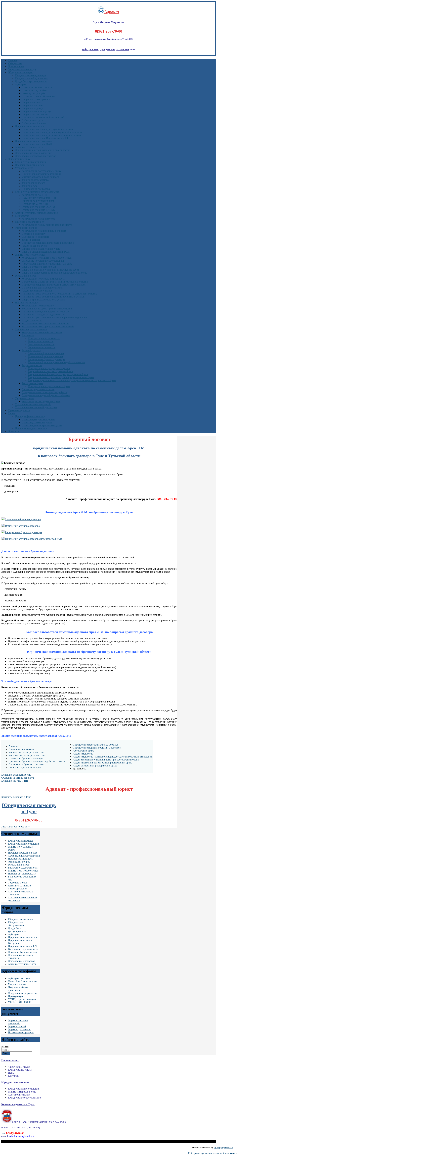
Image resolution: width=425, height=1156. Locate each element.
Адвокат (111, 12)
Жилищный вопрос (26, 227)
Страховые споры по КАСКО (38, 209)
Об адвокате (15, 63)
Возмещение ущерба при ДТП (39, 197)
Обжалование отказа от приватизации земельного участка (55, 281)
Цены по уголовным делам (37, 422)
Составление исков (19, 1094)
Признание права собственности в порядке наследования (54, 317)
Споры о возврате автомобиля (39, 266)
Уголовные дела (24, 168)
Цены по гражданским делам (38, 419)
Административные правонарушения (36, 212)
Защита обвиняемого (33, 182)
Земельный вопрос (25, 275)
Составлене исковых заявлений (33, 404)
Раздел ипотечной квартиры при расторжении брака (58, 374)
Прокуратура (15, 996)
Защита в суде (29, 185)
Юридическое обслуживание (31, 78)
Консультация (16, 66)
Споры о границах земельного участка (43, 299)
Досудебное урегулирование (31, 81)
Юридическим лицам (20, 72)
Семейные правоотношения (31, 329)
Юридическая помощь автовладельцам (37, 191)
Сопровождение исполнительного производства (42, 150)
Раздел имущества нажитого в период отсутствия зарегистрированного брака (72, 380)
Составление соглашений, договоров (36, 407)
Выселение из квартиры (35, 236)
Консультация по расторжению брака (49, 386)
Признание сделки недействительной (43, 117)
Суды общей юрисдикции (22, 981)
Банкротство (22, 215)
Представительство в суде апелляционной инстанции (52, 132)
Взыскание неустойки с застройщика (43, 260)
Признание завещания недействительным (45, 311)
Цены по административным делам (42, 425)
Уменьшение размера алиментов (26, 755)
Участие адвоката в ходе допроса (40, 176)
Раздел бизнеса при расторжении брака (50, 371)
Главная (12, 60)
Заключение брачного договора (46, 353)
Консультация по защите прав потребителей (47, 257)
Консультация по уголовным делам (41, 171)
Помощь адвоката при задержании (41, 174)
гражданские (107, 49)
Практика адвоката (19, 410)
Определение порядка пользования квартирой (48, 242)
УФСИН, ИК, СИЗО (19, 1002)
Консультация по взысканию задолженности (47, 224)
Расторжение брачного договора (46, 359)
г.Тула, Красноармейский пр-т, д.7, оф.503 (108, 39)
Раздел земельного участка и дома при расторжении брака (61, 377)
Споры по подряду (32, 108)
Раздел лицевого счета (34, 245)
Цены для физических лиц (30, 416)
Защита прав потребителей (30, 254)
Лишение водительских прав (38, 200)
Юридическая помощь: (15, 1082)
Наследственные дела (27, 302)
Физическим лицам (19, 159)
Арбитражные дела (32, 120)
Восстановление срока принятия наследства (47, 308)
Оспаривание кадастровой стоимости (43, 287)
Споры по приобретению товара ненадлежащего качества (54, 272)
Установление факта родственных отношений (48, 326)
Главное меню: (10, 1060)
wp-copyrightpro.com (223, 1147)
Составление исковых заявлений (33, 153)
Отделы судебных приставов (18, 988)
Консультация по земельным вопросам (43, 278)
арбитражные (90, 49)
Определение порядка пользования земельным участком (53, 284)
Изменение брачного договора (45, 356)
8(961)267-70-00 (108, 31)
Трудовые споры (24, 398)
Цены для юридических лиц (31, 428)
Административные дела (29, 147)
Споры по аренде (31, 102)
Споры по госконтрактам (36, 99)
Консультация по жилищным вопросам (44, 230)
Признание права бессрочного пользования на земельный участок (59, 293)
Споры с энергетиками (35, 114)
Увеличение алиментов (41, 344)
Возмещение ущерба (33, 93)
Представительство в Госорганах (33, 141)
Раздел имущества (32, 365)
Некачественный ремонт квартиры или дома (47, 263)
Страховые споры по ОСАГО (38, 206)
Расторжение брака (32, 383)
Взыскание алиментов (40, 341)
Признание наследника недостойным (43, 314)
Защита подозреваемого (35, 179)
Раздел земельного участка (37, 290)
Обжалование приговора (36, 188)
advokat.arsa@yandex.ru (22, 1136)
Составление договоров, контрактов (35, 156)
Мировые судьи (17, 984)
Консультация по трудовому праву (41, 401)
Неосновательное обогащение (39, 96)
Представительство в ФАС (37, 144)
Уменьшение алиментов (41, 347)
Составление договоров (21, 961)
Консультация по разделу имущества (49, 368)
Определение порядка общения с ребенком (46, 395)
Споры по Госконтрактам (22, 952)
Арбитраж (21, 84)
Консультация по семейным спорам (42, 332)
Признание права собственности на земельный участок (53, 296)
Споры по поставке (33, 105)
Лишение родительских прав (38, 389)
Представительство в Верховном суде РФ (45, 138)
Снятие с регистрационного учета (41, 248)
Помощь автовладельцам (22, 873)
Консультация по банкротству (38, 218)
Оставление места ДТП (35, 203)
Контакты (13, 431)
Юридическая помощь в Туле (29, 808)
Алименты (28, 335)
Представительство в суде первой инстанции (47, 129)
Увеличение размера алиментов (26, 752)
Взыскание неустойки (34, 90)
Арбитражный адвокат (34, 123)
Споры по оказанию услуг (36, 111)
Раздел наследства (32, 320)
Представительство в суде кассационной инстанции (51, 135)
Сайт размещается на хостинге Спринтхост (212, 1153)
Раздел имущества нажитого (89, 756)
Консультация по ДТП (34, 194)
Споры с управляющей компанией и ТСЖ (45, 251)
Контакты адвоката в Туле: (18, 1104)
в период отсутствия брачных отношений (129, 756)
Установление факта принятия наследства (45, 323)
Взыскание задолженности (37, 87)
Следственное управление (23, 993)
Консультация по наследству (38, 305)
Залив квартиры (31, 239)
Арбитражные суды (19, 978)
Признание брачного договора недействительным (56, 362)
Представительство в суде (29, 126)
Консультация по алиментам (44, 338)
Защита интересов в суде (22, 69)
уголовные (122, 49)
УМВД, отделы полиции (22, 999)
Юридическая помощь (20, 840)
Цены (11, 413)
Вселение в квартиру (33, 233)
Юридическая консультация (30, 75)
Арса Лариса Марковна (108, 22)
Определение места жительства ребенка (44, 392)
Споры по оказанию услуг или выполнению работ (50, 269)
